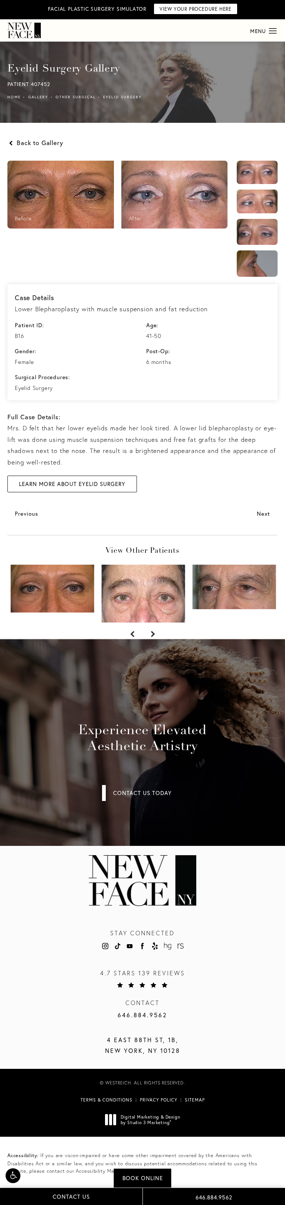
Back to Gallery (39, 142)
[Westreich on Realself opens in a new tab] (180, 946)
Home (14, 97)
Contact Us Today (142, 793)
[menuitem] (104, 946)
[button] (13, 1175)
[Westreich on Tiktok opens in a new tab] (117, 946)
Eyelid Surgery (122, 97)
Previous (26, 513)
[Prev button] (132, 634)
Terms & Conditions (106, 1100)
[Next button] (152, 634)
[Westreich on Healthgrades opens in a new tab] (167, 946)
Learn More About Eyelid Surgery (72, 483)
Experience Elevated (142, 738)
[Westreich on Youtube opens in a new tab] (130, 946)
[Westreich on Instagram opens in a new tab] (104, 946)
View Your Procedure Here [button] (195, 9)
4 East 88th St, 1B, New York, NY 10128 (142, 1045)
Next (263, 513)
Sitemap (195, 1100)
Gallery (38, 97)
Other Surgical (76, 97)
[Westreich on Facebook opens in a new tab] (142, 946)
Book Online (142, 1178)
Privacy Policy (158, 1100)
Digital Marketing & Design (150, 1120)
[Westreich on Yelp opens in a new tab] (155, 946)
